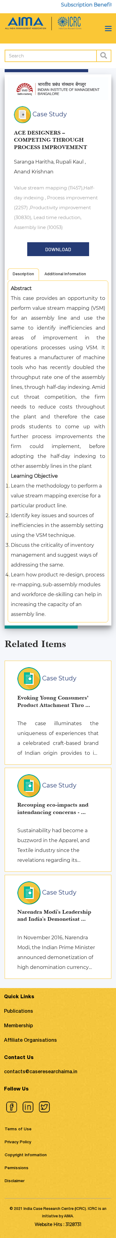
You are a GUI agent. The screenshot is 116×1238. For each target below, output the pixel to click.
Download (58, 249)
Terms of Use (18, 1130)
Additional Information (65, 274)
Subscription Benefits (81, 5)
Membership (18, 1026)
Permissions (16, 1168)
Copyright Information (26, 1155)
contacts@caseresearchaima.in (40, 1072)
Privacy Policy (18, 1142)
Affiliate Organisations (30, 1040)
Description (23, 274)
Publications (18, 1011)
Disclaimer (14, 1181)
